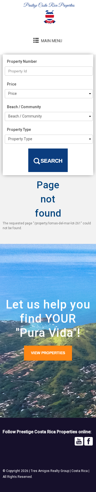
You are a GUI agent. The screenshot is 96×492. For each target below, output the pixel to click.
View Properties (48, 353)
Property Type (19, 129)
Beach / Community (24, 107)
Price (11, 84)
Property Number (22, 61)
